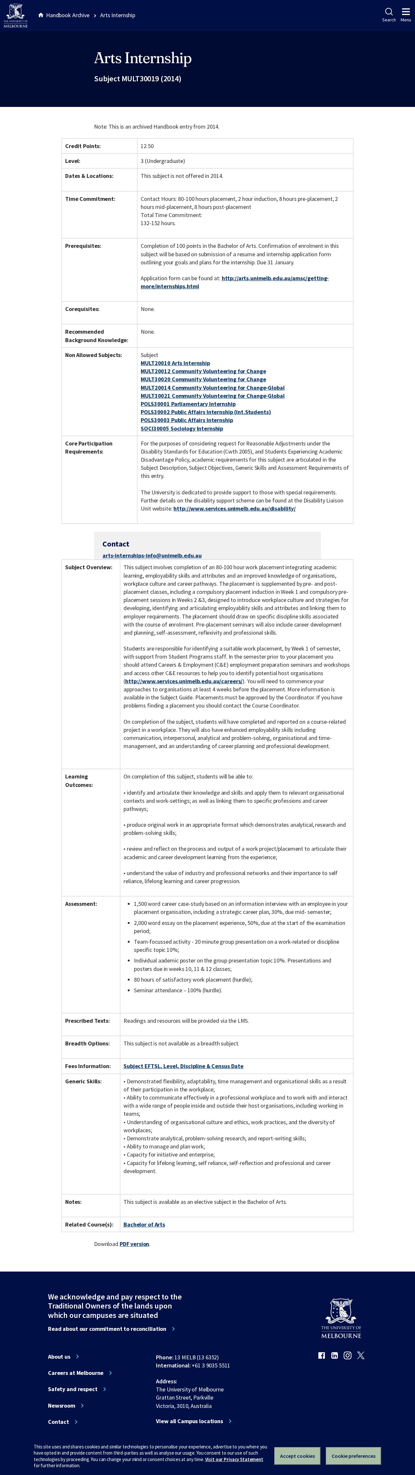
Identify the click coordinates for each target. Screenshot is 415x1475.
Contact (58, 1421)
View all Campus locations (189, 1421)
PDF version (134, 1244)
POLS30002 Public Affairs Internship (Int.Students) (206, 412)
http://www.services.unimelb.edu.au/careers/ (184, 681)
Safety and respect (73, 1389)
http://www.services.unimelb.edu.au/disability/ (234, 508)
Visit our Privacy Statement (234, 1459)
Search (389, 20)
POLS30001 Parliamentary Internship (188, 404)
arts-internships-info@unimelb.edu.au (152, 556)
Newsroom (61, 1405)
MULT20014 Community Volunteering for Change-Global (212, 387)
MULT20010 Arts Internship (175, 363)
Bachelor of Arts (144, 1224)
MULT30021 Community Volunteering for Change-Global (212, 395)
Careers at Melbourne (75, 1373)
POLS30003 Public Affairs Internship (187, 420)
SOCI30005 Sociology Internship (182, 428)
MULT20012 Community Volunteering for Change (203, 371)
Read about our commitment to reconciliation (107, 1328)
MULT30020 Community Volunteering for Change (203, 379)
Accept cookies (297, 1456)
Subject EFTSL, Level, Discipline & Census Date (183, 1066)
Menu (406, 20)
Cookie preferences (353, 1456)
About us (59, 1356)
